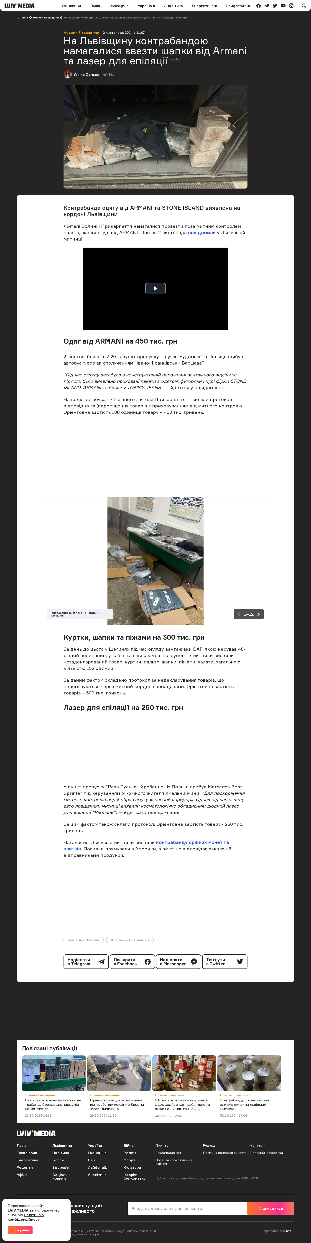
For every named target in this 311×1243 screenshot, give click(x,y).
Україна (145, 5)
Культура (132, 1167)
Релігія (130, 1152)
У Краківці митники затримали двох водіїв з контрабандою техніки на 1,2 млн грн (183, 1104)
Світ (92, 1160)
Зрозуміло (20, 1230)
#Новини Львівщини (130, 940)
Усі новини (71, 5)
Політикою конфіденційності (26, 1217)
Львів (95, 5)
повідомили (202, 232)
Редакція (210, 1145)
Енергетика (203, 5)
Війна (129, 1145)
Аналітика (173, 5)
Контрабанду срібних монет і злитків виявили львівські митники (245, 1104)
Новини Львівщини (46, 17)
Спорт (129, 1160)
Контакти (257, 1145)
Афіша (22, 1174)
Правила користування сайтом (174, 1161)
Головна (22, 17)
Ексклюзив (27, 1152)
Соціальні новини (61, 1176)
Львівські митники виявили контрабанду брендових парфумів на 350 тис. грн (53, 1104)
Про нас (162, 1145)
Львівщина (119, 5)
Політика (60, 1152)
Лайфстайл (236, 5)
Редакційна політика (266, 1153)
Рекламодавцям (168, 1153)
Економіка (97, 1152)
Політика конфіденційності (224, 1153)
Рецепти (25, 1167)
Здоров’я (60, 1167)
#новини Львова (83, 940)
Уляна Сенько (86, 74)
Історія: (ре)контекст (136, 1176)
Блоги (58, 1160)
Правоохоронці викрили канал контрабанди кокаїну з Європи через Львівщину (117, 1104)
